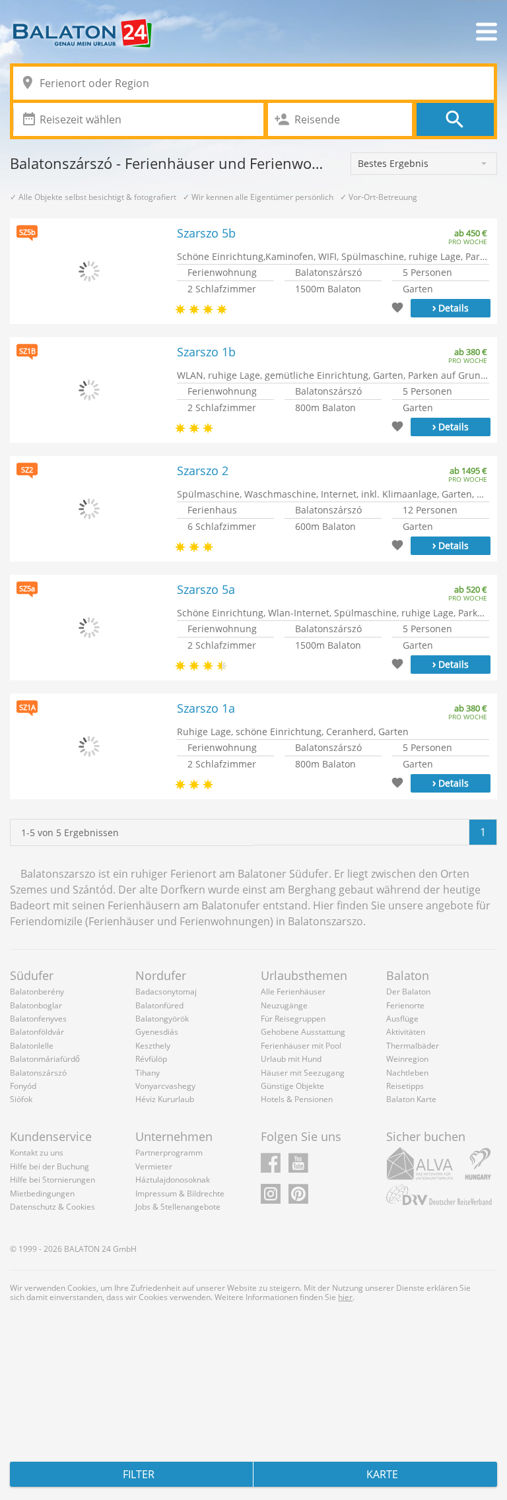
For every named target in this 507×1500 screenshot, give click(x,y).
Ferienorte (405, 1005)
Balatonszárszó (38, 1072)
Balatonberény (37, 991)
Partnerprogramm (169, 1152)
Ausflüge (402, 1018)
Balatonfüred (159, 1005)
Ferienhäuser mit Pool (301, 1045)
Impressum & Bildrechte (179, 1193)
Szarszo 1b (206, 352)
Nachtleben (407, 1072)
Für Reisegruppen (293, 1018)
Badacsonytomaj (166, 991)
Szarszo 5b (206, 233)
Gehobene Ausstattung (303, 1031)
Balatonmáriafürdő (45, 1058)
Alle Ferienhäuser (293, 991)
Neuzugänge (284, 1005)
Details (450, 307)
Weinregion (407, 1058)
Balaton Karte (411, 1099)
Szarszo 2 (202, 471)
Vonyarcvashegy (165, 1086)
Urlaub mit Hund (291, 1058)
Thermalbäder (412, 1045)
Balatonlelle (31, 1045)
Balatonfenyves (38, 1018)
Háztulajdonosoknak (172, 1179)
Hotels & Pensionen (297, 1099)
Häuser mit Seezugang (303, 1072)
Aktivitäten (405, 1031)
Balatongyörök (162, 1018)
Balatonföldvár (37, 1031)
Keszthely (152, 1045)
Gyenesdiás (156, 1031)
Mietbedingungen (42, 1193)
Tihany (147, 1072)
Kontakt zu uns (36, 1152)
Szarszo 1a (206, 708)
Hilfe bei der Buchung (49, 1166)
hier (345, 1297)
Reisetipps (405, 1086)
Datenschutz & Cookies (52, 1206)
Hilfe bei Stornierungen (52, 1179)
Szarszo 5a (206, 590)
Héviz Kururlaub (164, 1099)
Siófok (21, 1099)
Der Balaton (408, 991)
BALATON (82, 1249)
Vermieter (153, 1166)
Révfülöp (151, 1058)
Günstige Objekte (292, 1086)
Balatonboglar (36, 1005)
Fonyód (23, 1086)
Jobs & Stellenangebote (177, 1206)
